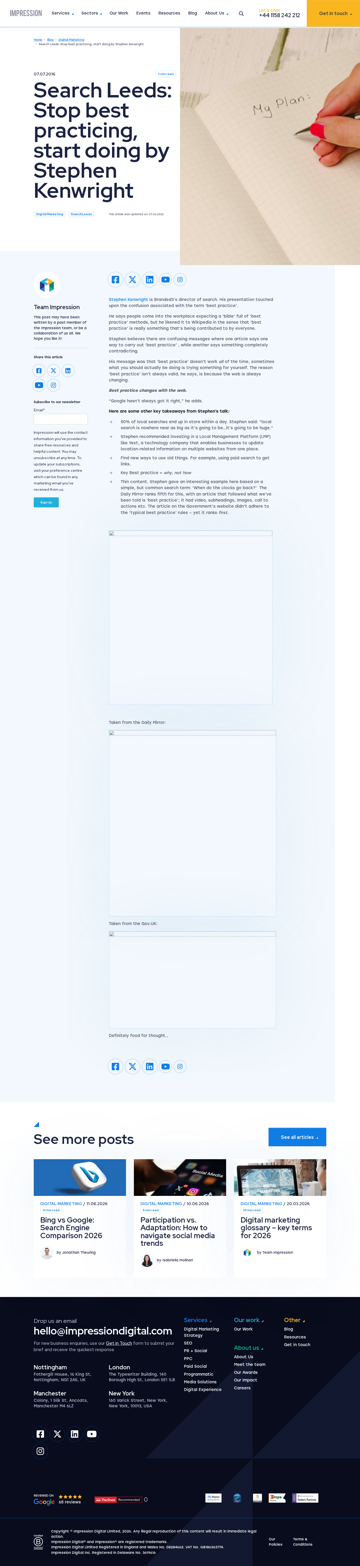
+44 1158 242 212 (279, 15)
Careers (242, 1388)
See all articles (297, 1137)
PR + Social (195, 1350)
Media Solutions (200, 1382)
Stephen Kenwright (128, 299)
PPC (188, 1358)
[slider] (70, 1496)
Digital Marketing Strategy (201, 1332)
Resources (169, 13)
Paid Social (195, 1366)
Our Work (119, 13)
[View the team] (61, 285)
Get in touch (333, 13)
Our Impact (245, 1380)
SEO (188, 1343)
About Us (214, 13)
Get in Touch (119, 1343)
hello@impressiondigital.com (103, 1331)
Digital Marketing (71, 39)
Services (61, 13)
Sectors (89, 13)
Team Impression (57, 307)
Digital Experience (203, 1389)
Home (38, 39)
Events (143, 13)
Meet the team (249, 1364)
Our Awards (246, 1372)
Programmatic (198, 1374)
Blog (192, 13)
